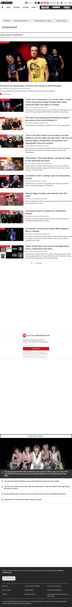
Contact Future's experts (32, 586)
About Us (5, 586)
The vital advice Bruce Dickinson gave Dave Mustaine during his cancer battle (31, 481)
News (8, 7)
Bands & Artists (5, 42)
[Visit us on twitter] (39, 3)
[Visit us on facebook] (36, 3)
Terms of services (41, 352)
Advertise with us (30, 594)
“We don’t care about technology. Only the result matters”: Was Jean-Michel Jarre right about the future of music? (37, 487)
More (34, 7)
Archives (39, 263)
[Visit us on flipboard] (48, 3)
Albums (3, 118)
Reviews (26, 7)
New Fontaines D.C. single (42, 21)
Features (16, 7)
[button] (67, 3)
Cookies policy (29, 590)
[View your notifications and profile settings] (61, 3)
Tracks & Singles (5, 99)
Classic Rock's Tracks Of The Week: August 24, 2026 (22, 499)
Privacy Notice (43, 353)
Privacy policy (6, 590)
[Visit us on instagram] (42, 3)
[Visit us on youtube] (45, 3)
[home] (2, 7)
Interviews (3, 135)
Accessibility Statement (54, 590)
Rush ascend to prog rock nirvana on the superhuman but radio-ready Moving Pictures (35, 494)
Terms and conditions (54, 586)
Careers (4, 594)
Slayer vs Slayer (61, 21)
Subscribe (52, 3)
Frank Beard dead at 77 (21, 21)
